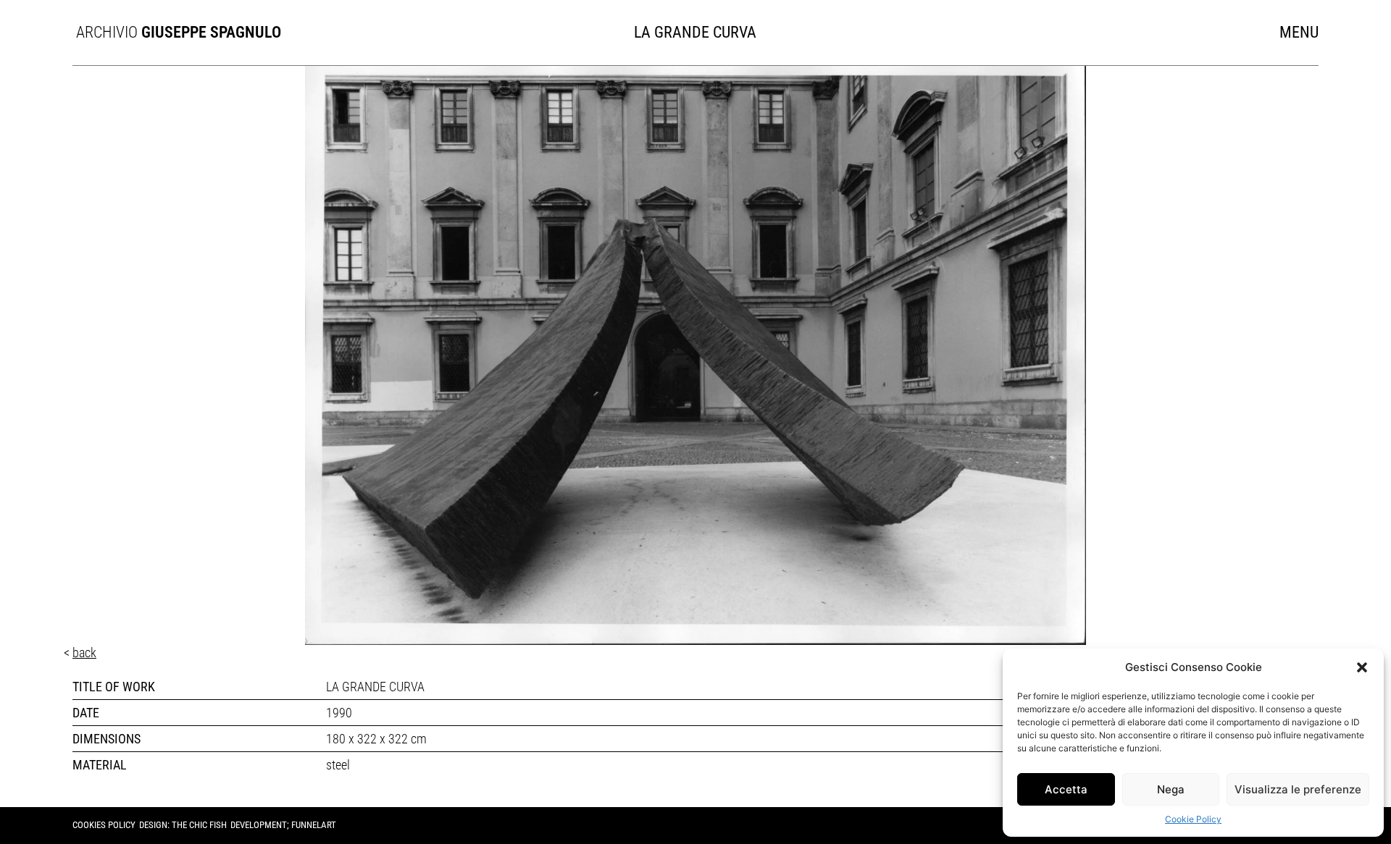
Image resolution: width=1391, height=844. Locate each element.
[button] (1362, 667)
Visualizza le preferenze (1298, 789)
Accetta (1066, 789)
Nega (1171, 789)
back (84, 652)
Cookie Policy (1193, 819)
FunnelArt (313, 824)
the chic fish (199, 824)
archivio (169, 32)
